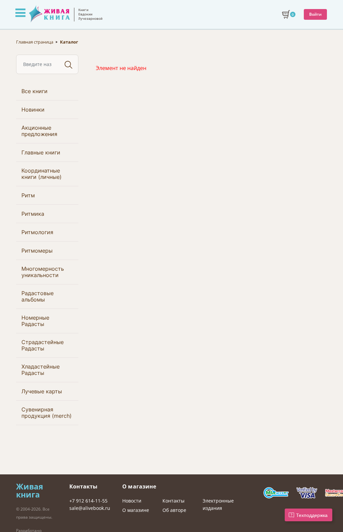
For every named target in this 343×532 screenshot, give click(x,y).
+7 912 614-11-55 (88, 500)
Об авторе (174, 510)
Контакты (173, 500)
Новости (131, 500)
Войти (315, 14)
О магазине (135, 510)
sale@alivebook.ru (89, 508)
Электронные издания (218, 504)
